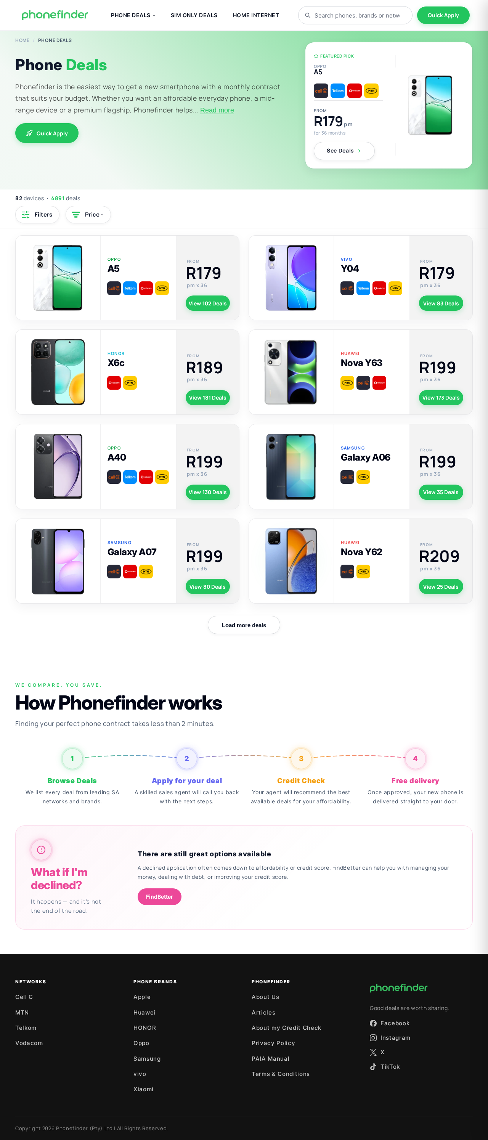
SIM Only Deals (194, 15)
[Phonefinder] (55, 15)
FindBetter (159, 896)
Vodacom (29, 1043)
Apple (142, 996)
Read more (217, 110)
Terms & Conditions (281, 1073)
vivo (139, 1073)
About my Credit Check (286, 1027)
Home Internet (256, 15)
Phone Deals (131, 15)
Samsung (147, 1058)
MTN (22, 1012)
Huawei (144, 1012)
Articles (263, 1012)
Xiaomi (143, 1089)
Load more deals (244, 625)
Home (22, 40)
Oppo (141, 1043)
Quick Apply (443, 15)
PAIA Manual (270, 1058)
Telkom (26, 1027)
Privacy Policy (273, 1043)
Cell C (24, 996)
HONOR (144, 1027)
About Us (265, 996)
